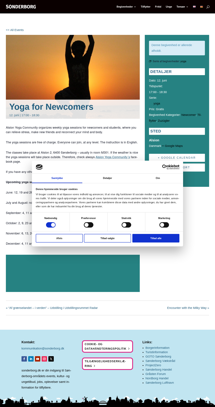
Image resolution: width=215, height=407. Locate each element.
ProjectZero (153, 365)
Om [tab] (158, 178)
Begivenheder (125, 7)
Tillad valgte (107, 238)
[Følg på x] (51, 359)
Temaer (181, 7)
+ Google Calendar (177, 157)
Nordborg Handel (156, 378)
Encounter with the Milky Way (188, 308)
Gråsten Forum (155, 374)
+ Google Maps (172, 146)
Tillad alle (155, 238)
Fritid (158, 7)
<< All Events (15, 30)
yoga (157, 103)
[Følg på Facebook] (24, 359)
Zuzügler (164, 120)
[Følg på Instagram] (44, 359)
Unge (169, 7)
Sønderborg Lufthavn (159, 382)
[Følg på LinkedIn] (31, 359)
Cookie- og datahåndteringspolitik (105, 346)
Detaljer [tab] (107, 178)
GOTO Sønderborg (158, 356)
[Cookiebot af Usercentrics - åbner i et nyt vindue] (164, 167)
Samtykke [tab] (57, 178)
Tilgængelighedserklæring (105, 363)
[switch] (88, 225)
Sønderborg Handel (158, 369)
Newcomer (188, 115)
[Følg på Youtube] (37, 359)
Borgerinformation (157, 347)
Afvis (59, 238)
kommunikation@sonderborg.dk (43, 348)
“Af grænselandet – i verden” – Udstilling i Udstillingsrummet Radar (52, 308)
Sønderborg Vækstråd (160, 361)
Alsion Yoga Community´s (113, 157)
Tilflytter (145, 7)
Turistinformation (156, 352)
